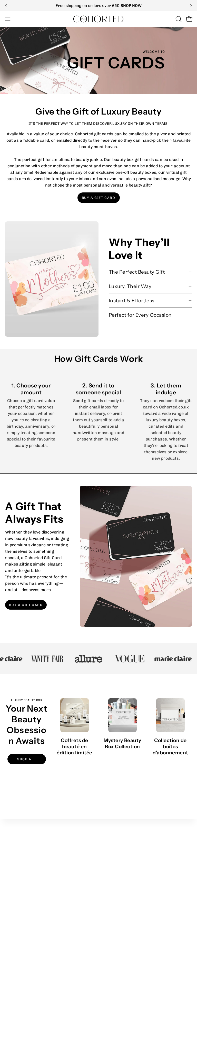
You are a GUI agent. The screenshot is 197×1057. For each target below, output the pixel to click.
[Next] (191, 5)
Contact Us (114, 907)
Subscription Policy (23, 968)
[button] (178, 19)
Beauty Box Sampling (124, 898)
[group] (98, 5)
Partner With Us (119, 865)
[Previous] (6, 5)
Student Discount (120, 873)
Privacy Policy (18, 934)
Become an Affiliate (122, 881)
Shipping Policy (19, 960)
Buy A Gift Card (26, 605)
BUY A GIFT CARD (98, 198)
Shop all (26, 759)
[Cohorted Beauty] (98, 19)
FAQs (10, 976)
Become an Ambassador (127, 890)
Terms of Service (21, 951)
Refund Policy (18, 943)
